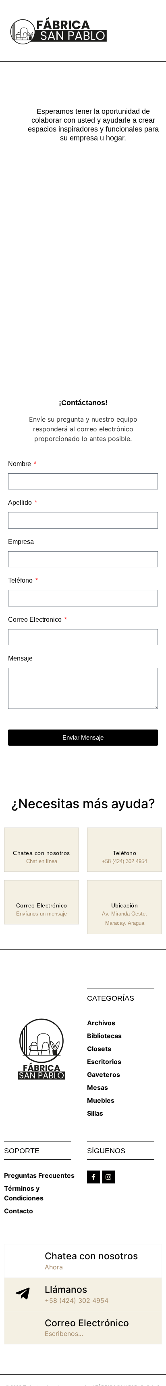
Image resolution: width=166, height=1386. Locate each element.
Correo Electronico (35, 620)
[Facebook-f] (93, 1177)
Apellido (20, 503)
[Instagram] (108, 1177)
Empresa (21, 542)
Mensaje (20, 658)
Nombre (20, 464)
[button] (155, 31)
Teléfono (21, 580)
